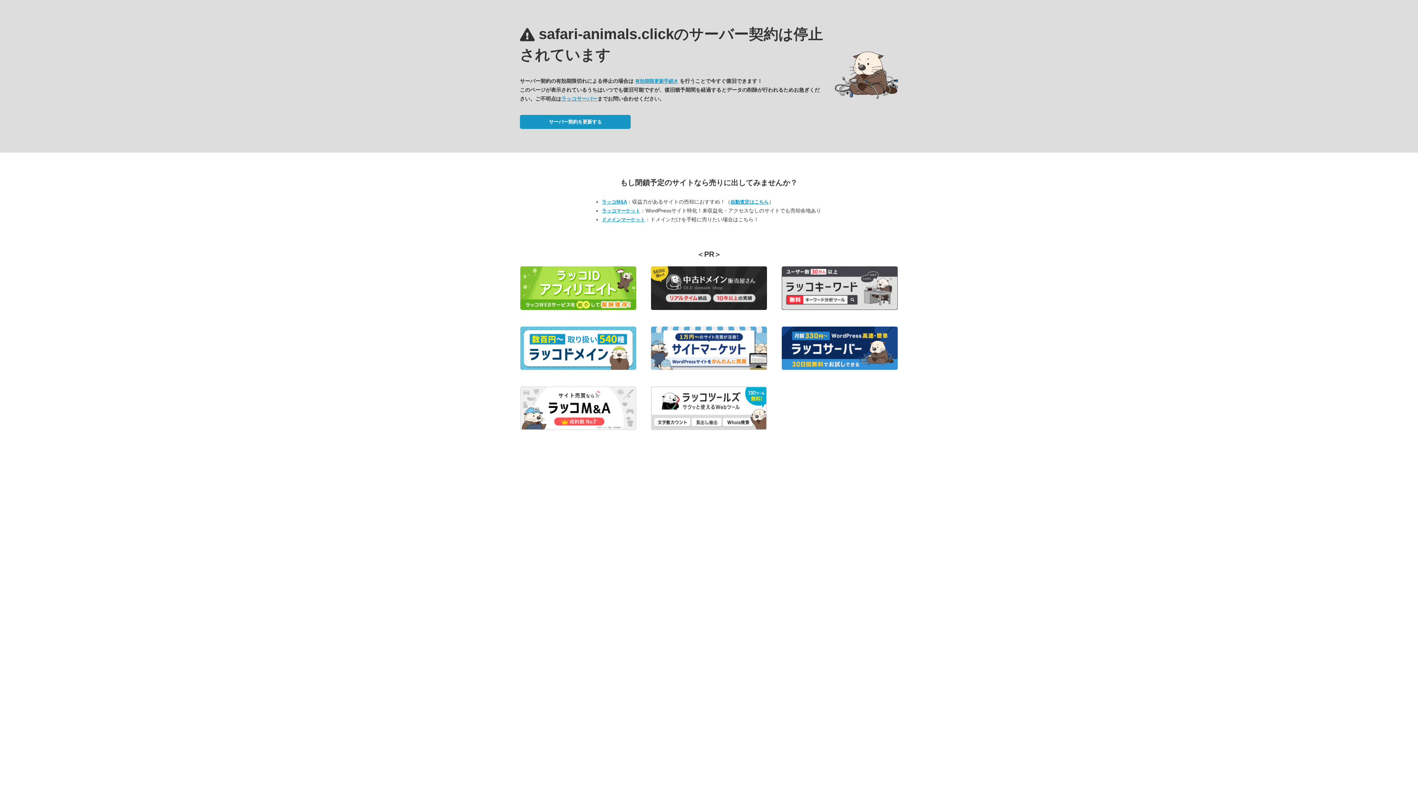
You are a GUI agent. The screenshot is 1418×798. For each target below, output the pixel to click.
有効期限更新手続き (656, 81)
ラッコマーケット (621, 211)
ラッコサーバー (579, 99)
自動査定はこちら (749, 202)
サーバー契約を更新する (575, 122)
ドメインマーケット (623, 219)
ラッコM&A (614, 202)
